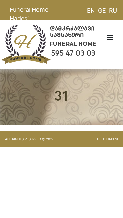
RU (113, 10)
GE (102, 10)
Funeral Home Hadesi (29, 14)
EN (91, 10)
